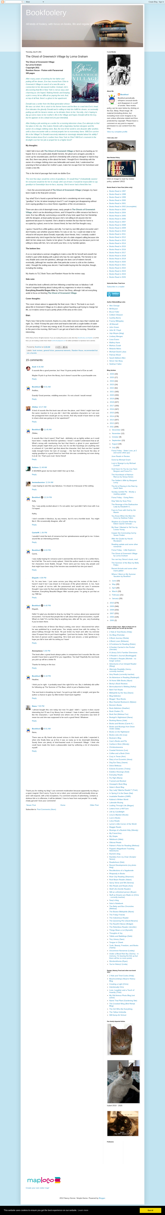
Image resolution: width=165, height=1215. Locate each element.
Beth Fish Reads (116, 690)
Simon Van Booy (116, 361)
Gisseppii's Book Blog (118, 784)
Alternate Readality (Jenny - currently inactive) (120, 670)
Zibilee (35, 407)
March (115, 591)
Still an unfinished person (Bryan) (122, 892)
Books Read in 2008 (117, 225)
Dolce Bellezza (115, 766)
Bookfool (36, 387)
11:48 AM (43, 467)
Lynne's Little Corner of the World (123, 824)
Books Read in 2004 (117, 212)
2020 (112, 395)
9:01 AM (47, 387)
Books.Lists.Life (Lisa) (118, 735)
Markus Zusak (115, 345)
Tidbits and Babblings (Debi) (120, 936)
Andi (34, 367)
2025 (112, 377)
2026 (112, 374)
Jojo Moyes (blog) (116, 333)
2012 (112, 423)
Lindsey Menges (116, 336)
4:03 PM (47, 550)
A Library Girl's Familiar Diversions (123, 652)
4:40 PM (47, 605)
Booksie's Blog (115, 738)
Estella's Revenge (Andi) (119, 772)
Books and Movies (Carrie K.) (121, 723)
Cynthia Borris (115, 318)
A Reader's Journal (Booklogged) (122, 656)
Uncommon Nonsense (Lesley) (122, 951)
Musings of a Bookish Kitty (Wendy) (123, 830)
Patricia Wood (115, 355)
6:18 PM (47, 676)
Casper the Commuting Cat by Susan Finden (124, 534)
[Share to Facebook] (64, 347)
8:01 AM (47, 729)
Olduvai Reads (115, 842)
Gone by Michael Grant (121, 460)
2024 (112, 381)
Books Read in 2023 (117, 271)
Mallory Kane (114, 342)
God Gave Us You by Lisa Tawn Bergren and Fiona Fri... (124, 470)
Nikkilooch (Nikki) (116, 839)
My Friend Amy (115, 833)
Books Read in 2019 (117, 259)
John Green (114, 327)
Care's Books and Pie (118, 741)
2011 (112, 427)
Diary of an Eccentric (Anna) (120, 759)
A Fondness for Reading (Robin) (122, 644)
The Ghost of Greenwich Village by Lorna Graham (124, 554)
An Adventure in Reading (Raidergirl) (124, 677)
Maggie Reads (115, 827)
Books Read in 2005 (117, 216)
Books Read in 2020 (117, 262)
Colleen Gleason (116, 315)
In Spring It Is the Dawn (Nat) (121, 793)
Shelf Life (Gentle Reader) (120, 889)
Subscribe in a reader (116, 287)
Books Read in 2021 (117, 265)
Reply (34, 379)
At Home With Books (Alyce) (120, 680)
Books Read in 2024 (117, 274)
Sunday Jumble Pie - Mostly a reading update (124, 493)
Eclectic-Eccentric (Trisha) (119, 769)
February (116, 595)
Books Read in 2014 (117, 243)
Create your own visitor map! (37, 1188)
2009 (112, 606)
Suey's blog (114, 900)
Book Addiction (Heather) (119, 708)
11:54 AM (49, 482)
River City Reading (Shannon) (121, 877)
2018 (112, 402)
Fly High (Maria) (115, 778)
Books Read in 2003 (117, 210)
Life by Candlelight (116, 812)
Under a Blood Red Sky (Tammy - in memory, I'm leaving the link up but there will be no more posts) (124, 956)
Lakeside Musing (116, 802)
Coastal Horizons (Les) (118, 750)
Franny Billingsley (116, 321)
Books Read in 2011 (117, 234)
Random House (77, 350)
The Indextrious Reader (119, 918)
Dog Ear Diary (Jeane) (118, 762)
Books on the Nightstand (119, 732)
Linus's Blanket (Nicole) (118, 815)
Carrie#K (35, 533)
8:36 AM (40, 367)
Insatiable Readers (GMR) (120, 796)
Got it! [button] (150, 1210)
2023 (112, 384)
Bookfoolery (46, 12)
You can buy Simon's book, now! (125, 559)
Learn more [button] (83, 1210)
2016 (112, 409)
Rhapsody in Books (117, 873)
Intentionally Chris (116, 987)
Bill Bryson (113, 309)
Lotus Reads (114, 821)
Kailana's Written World (118, 799)
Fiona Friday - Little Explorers (124, 550)
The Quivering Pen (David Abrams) (123, 921)
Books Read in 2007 (117, 222)
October (115, 437)
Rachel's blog (114, 854)
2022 (112, 388)
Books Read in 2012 (117, 237)
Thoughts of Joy (115, 933)
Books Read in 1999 (117, 197)
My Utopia (113, 836)
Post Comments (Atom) (46, 809)
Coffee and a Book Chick (119, 753)
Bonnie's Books (115, 705)
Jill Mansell (113, 324)
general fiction (49, 350)
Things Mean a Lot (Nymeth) (121, 930)
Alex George (114, 306)
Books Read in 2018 (117, 256)
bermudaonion (38, 482)
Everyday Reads (116, 775)
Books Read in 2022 (117, 268)
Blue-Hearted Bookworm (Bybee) (122, 702)
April (114, 588)
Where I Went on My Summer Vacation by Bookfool (124, 575)
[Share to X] (61, 347)
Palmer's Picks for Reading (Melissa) (124, 845)
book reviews (38, 350)
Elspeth (35, 578)
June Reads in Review (121, 456)
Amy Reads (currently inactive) (121, 674)
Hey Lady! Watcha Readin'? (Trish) (123, 790)
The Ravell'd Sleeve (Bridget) (121, 924)
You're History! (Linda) (118, 964)
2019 (112, 399)
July (114, 447)
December (116, 430)
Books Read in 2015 (117, 246)
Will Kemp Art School (117, 1015)
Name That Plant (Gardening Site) (123, 1001)
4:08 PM (42, 578)
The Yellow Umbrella (117, 1012)
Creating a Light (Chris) (118, 984)
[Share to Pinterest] (66, 347)
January (115, 598)
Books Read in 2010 (117, 231)
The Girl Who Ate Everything (120, 1009)
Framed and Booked (117, 781)
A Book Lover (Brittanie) (119, 641)
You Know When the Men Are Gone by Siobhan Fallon (123, 517)
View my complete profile (117, 132)
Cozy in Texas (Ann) (117, 756)
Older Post (94, 805)
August (115, 444)
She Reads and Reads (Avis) (121, 886)
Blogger (102, 1198)
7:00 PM (41, 706)
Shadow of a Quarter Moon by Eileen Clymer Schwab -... (124, 523)
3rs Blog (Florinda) (117, 635)
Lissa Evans (114, 339)
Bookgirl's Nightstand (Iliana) (121, 717)
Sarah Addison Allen (117, 358)
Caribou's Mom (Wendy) (119, 744)
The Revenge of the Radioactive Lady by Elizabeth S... (125, 505)
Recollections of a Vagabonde (121, 870)
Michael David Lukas (117, 352)
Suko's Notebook (116, 903)
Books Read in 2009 (117, 228)
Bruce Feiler (114, 312)
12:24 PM (48, 497)
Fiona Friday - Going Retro (122, 497)
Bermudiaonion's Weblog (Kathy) (122, 687)
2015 (112, 413)
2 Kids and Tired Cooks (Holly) (121, 976)
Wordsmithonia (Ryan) (118, 961)
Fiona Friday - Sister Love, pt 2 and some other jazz (124, 452)
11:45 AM (48, 429)
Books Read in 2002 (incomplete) (123, 206)
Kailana (35, 467)
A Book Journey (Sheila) (119, 638)
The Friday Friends (117, 915)
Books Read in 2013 (117, 240)
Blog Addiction (115, 696)
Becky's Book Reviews (118, 684)
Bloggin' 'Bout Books (117, 699)
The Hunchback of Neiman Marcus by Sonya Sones (122, 476)
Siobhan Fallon (115, 364)
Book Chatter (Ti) (116, 711)
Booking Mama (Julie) (118, 720)
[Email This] (56, 347)
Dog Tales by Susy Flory (121, 501)
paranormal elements (63, 350)
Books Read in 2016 (117, 249)
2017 (112, 406)
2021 (112, 392)
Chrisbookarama (116, 747)
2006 (112, 617)
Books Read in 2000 (117, 200)
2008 (112, 610)
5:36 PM (46, 651)
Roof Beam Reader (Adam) (120, 880)
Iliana (34, 706)
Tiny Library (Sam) (116, 939)
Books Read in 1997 (117, 191)
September (117, 440)
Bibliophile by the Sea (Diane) (121, 693)
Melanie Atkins (115, 349)
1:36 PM (43, 533)
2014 (112, 416)
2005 (112, 620)
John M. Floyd (115, 330)
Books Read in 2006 (117, 219)
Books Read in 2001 (117, 203)
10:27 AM (42, 407)
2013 (112, 420)
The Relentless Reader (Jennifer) (123, 927)
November (116, 433)
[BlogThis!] (59, 347)
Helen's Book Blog (116, 787)
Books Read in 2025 (117, 277)
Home (62, 805)
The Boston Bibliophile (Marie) (121, 912)
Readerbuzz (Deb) (116, 862)
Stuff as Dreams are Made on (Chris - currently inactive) (124, 896)
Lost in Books (114, 818)
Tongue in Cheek (116, 942)
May (114, 584)
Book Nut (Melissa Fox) (118, 714)
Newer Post (31, 805)
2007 (112, 613)
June (114, 581)
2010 (112, 603)
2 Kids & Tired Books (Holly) (120, 632)
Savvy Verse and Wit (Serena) (121, 883)
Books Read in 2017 (117, 252)
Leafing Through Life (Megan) (121, 805)
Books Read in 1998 (117, 194)
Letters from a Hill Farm (119, 809)
